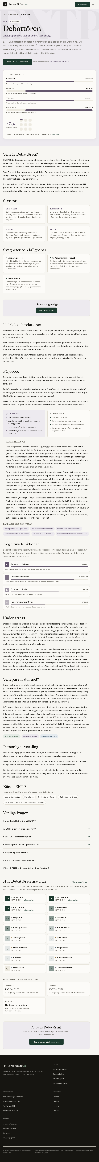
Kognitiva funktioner (11, 1101)
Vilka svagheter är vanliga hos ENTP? (46, 844)
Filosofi (56, 1106)
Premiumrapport (60, 1083)
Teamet (56, 1101)
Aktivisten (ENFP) (10, 1110)
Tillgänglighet (9, 1138)
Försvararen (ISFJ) (49, 736)
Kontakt (56, 1110)
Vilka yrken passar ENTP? (46, 852)
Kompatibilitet (58, 1074)
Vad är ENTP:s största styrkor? (46, 836)
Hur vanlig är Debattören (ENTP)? (46, 820)
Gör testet (82, 4)
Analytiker (14, 14)
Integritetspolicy (10, 1124)
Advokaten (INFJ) (12, 736)
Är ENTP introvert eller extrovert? (46, 828)
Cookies (6, 1133)
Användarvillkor (9, 1128)
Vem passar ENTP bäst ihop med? (46, 860)
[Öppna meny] (93, 4)
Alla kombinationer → (81, 882)
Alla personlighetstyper (13, 1096)
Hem (5, 14)
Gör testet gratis (46, 310)
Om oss (56, 1096)
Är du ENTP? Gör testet (17, 62)
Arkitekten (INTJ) (30, 736)
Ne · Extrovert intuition (59, 62)
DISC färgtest (58, 1079)
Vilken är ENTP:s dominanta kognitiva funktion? (46, 868)
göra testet (55, 134)
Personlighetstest (60, 1069)
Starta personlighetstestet (46, 1042)
